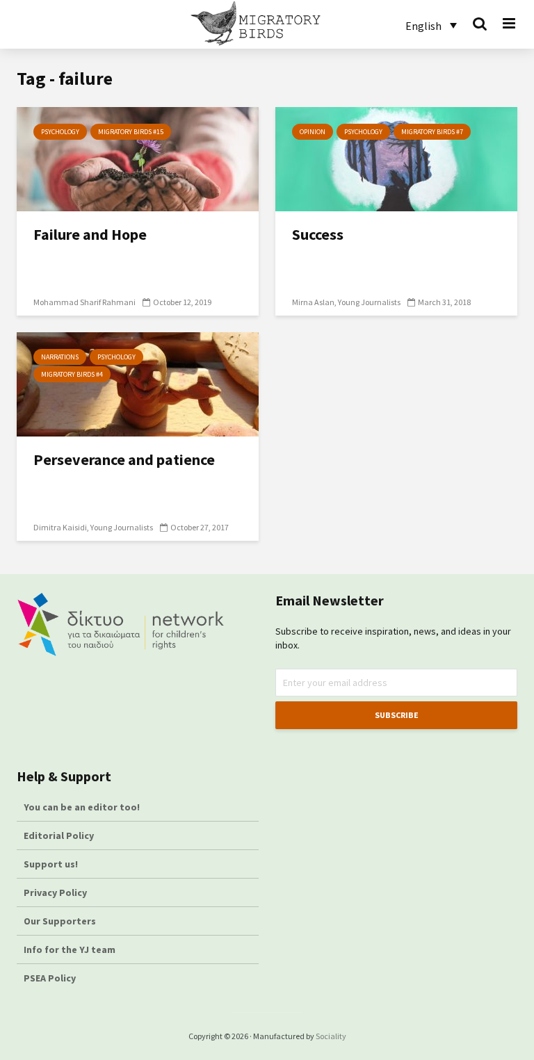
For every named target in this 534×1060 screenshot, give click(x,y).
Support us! (51, 864)
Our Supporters (60, 921)
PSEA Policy (50, 978)
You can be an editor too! (83, 807)
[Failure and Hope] (138, 158)
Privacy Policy (55, 892)
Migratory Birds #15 (130, 131)
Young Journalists (369, 302)
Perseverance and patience (124, 459)
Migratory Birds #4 (72, 374)
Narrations (60, 356)
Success (317, 234)
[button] (431, 25)
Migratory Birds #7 (432, 131)
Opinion (312, 131)
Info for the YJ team (69, 949)
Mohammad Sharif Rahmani (84, 302)
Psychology (60, 131)
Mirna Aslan (313, 302)
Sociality (331, 1036)
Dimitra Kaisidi (60, 527)
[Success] (396, 158)
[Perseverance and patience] (138, 383)
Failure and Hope (90, 234)
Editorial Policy (60, 835)
